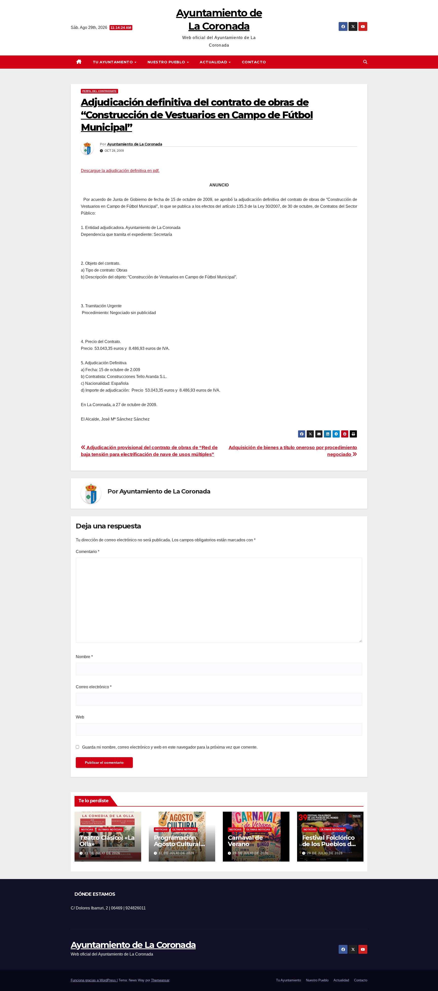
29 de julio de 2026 (250, 853)
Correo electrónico (94, 687)
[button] (365, 62)
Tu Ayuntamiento (113, 62)
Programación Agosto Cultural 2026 (177, 844)
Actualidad (214, 62)
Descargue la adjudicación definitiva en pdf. (120, 170)
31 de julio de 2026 (102, 853)
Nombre (84, 657)
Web (80, 717)
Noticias (87, 829)
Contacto (254, 62)
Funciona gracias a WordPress (94, 980)
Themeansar (160, 980)
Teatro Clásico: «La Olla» (107, 841)
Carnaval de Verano (245, 841)
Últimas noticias (110, 829)
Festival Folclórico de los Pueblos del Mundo (329, 844)
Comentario (87, 551)
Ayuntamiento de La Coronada (134, 144)
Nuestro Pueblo (167, 62)
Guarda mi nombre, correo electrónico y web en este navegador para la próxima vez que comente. (170, 747)
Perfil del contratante (99, 91)
